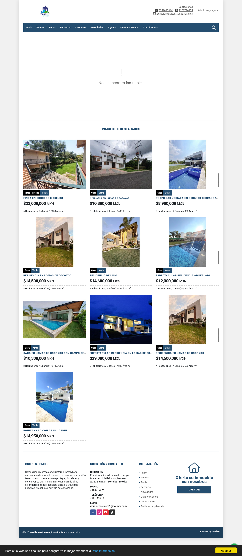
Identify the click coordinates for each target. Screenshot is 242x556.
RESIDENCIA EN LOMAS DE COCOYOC (47, 275)
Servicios (80, 27)
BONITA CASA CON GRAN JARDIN (45, 430)
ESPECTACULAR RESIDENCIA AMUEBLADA (183, 275)
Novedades (97, 27)
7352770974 (186, 10)
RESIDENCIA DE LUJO (103, 275)
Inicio (29, 27)
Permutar (65, 27)
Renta (52, 27)
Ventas (40, 27)
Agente (112, 27)
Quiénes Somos (129, 27)
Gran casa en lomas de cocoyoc (109, 198)
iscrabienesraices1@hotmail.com (108, 506)
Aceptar (226, 550)
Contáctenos (150, 27)
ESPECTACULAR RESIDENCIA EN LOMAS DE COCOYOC (124, 353)
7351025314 (166, 10)
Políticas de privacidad (153, 506)
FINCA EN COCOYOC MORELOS (43, 198)
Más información (104, 550)
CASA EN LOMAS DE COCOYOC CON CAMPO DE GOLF (57, 353)
